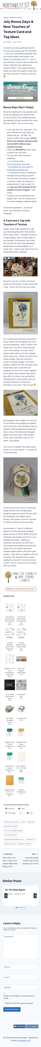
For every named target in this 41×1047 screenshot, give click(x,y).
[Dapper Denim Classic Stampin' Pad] (9, 732)
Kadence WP (25, 1040)
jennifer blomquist (10, 826)
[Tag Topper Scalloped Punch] (9, 708)
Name (7, 967)
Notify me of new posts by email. (19, 1003)
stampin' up (30, 839)
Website (7, 987)
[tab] (16, 907)
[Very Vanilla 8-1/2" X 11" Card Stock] (21, 756)
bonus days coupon (11, 822)
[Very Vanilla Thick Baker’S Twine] (9, 685)
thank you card (9, 844)
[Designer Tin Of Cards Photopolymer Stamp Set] (9, 659)
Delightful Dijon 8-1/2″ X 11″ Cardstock (10, 792)
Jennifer (8, 42)
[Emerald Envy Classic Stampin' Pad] (9, 756)
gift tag (31, 822)
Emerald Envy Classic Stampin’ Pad (9, 768)
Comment (9, 937)
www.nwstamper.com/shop (18, 164)
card (23, 822)
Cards (5, 17)
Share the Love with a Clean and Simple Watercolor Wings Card (10, 860)
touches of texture (25, 844)
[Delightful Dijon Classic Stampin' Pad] (21, 732)
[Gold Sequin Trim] (21, 685)
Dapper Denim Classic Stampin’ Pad (10, 744)
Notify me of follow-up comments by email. (19, 997)
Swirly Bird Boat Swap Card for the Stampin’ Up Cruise (30, 859)
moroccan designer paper (13, 830)
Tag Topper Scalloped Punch (10, 720)
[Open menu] (36, 5)
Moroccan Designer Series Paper (21, 670)
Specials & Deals (15, 17)
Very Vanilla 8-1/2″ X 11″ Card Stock (21, 768)
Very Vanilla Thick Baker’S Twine (9, 696)
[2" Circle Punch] (21, 708)
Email (7, 977)
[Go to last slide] (6, 895)
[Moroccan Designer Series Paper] (21, 659)
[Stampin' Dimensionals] (21, 780)
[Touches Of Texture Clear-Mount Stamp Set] (21, 607)
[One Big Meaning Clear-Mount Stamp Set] (21, 633)
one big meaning (10, 835)
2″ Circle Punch (21, 718)
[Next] (35, 895)
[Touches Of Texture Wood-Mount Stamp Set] (9, 607)
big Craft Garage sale (15, 51)
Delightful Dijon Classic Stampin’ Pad (21, 744)
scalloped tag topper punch (14, 839)
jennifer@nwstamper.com (17, 170)
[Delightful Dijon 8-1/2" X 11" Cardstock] (9, 780)
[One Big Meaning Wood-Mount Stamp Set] (9, 633)
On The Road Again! (15, 890)
